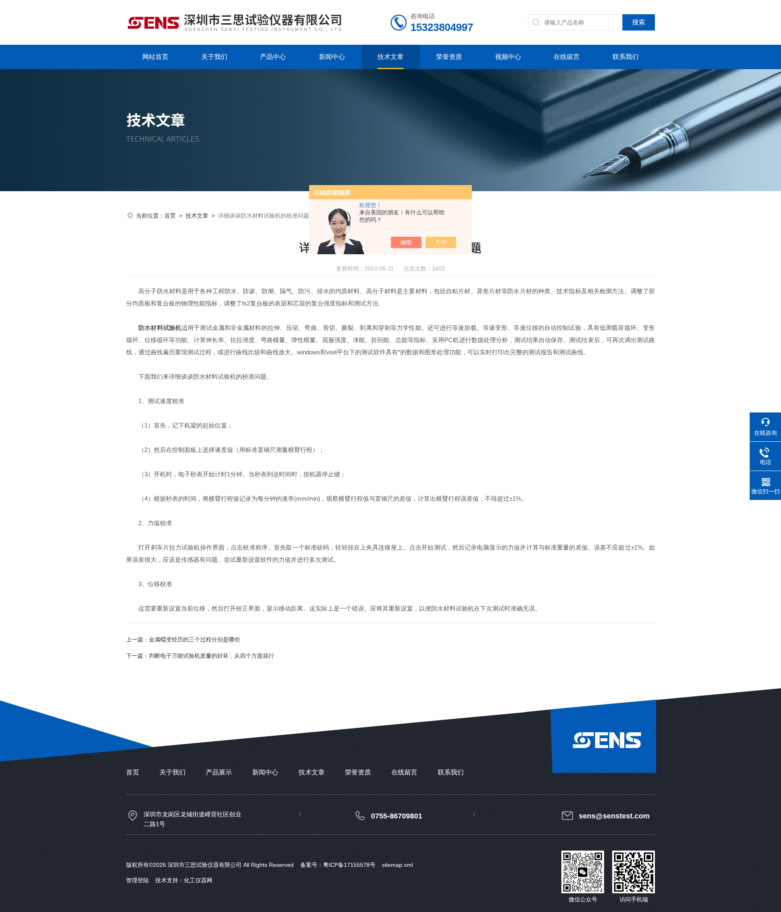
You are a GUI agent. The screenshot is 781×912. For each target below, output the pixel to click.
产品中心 (273, 56)
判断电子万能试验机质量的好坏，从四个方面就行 (211, 655)
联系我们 (626, 56)
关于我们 (214, 56)
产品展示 (219, 772)
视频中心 (508, 56)
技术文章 (390, 56)
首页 (170, 215)
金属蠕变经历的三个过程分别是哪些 (194, 639)
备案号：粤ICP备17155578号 (337, 865)
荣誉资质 (449, 56)
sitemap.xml (397, 865)
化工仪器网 (198, 880)
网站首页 (155, 56)
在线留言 (567, 56)
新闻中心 (332, 56)
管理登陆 (137, 880)
